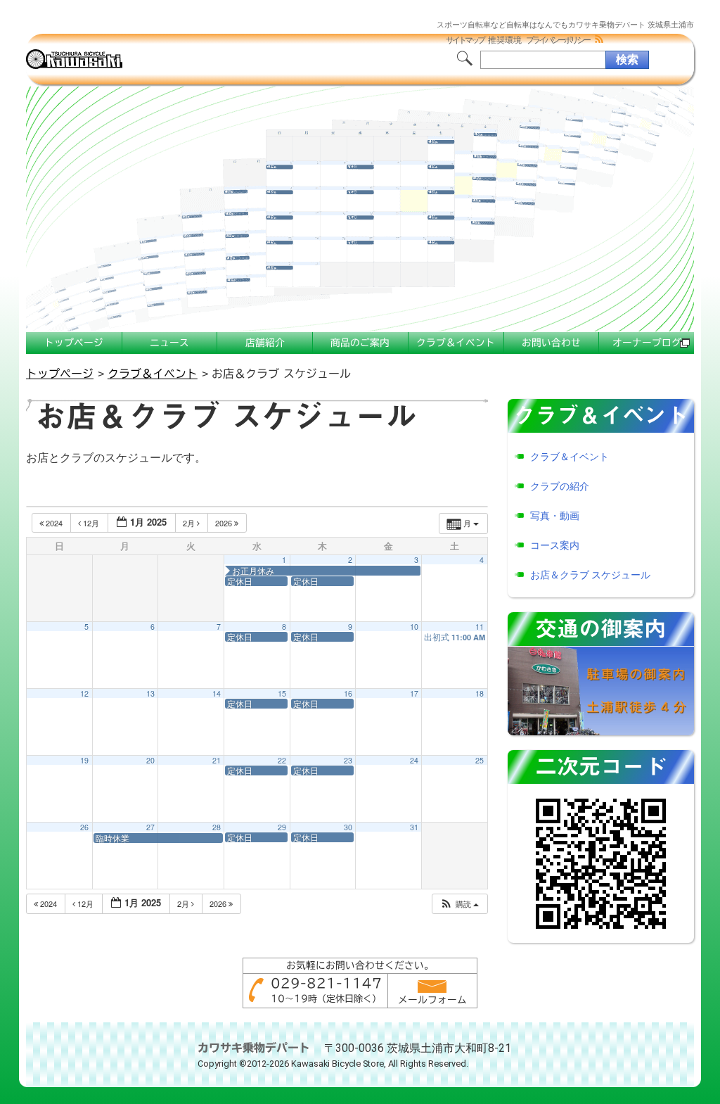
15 (282, 693)
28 (216, 827)
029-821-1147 (326, 983)
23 (348, 760)
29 (282, 827)
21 (216, 760)
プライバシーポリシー (557, 40)
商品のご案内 (360, 343)
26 (84, 827)
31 (414, 827)
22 (282, 760)
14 (216, 693)
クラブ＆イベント (455, 343)
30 (348, 827)
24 (414, 760)
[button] (459, 903)
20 (150, 760)
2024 (54, 522)
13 (150, 693)
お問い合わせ (551, 343)
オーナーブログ (646, 343)
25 (479, 760)
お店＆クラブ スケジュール (590, 574)
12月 (91, 522)
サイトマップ (465, 40)
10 (414, 626)
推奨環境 (505, 40)
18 (479, 693)
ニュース (169, 343)
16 (348, 693)
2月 (190, 522)
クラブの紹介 (559, 486)
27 (150, 827)
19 (84, 760)
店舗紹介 (265, 343)
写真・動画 (554, 515)
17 (414, 693)
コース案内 (554, 545)
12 (84, 693)
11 (479, 626)
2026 (224, 522)
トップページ (73, 343)
